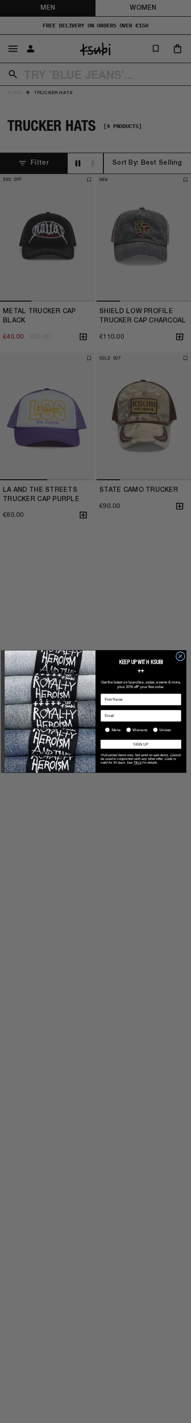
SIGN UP (140, 744)
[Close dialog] (180, 656)
